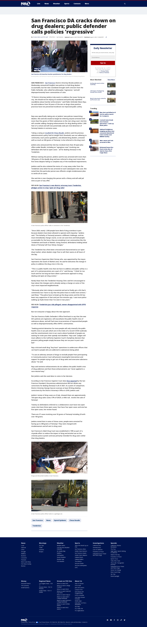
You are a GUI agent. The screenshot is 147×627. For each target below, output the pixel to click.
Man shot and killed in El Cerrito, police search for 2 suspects (108, 114)
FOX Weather (60, 561)
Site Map (77, 606)
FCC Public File (79, 608)
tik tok (121, 620)
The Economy (25, 585)
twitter (124, 620)
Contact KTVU (79, 589)
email (107, 620)
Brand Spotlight (115, 576)
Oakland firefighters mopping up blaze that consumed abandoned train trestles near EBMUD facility (107, 133)
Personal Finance (26, 583)
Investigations (98, 543)
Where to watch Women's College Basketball (64, 601)
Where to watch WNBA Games (63, 604)
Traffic (41, 547)
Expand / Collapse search (125, 3)
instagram (117, 620)
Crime (22, 549)
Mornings (42, 543)
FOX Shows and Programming (79, 592)
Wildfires (23, 553)
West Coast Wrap (26, 562)
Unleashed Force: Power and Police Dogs (99, 554)
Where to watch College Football (63, 586)
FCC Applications (79, 610)
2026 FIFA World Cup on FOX (81, 546)
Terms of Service (104, 72)
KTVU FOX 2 (52, 37)
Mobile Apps (78, 601)
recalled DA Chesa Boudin (54, 133)
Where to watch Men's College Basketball (63, 597)
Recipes (41, 551)
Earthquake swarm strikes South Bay (97, 83)
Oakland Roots (79, 557)
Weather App (60, 559)
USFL (76, 567)
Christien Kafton (37, 37)
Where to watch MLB (63, 589)
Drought (23, 551)
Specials (114, 543)
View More (111, 80)
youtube (111, 620)
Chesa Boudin (75, 520)
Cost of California (97, 549)
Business (23, 556)
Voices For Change (116, 570)
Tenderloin (37, 526)
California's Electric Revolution (116, 546)
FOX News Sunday (26, 564)
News (48, 520)
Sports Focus (114, 559)
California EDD (97, 545)
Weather (60, 543)
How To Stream (79, 583)
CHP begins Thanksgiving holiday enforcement (97, 91)
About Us (78, 581)
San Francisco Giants (80, 553)
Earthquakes (60, 555)
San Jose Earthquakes (81, 565)
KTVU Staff (78, 585)
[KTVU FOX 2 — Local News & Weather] (26, 4)
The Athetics (78, 561)
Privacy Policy (105, 71)
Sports (77, 543)
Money (23, 581)
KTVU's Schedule (79, 595)
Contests (41, 549)
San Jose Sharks (79, 563)
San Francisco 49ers (80, 549)
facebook (114, 620)
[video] (111, 85)
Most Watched (95, 80)
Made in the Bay (115, 555)
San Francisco (60, 37)
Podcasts (23, 560)
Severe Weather (61, 557)
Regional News (44, 581)
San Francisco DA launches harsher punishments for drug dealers (51, 74)
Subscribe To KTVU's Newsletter (80, 603)
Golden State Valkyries (81, 555)
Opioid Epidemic (60, 520)
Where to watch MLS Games (62, 608)
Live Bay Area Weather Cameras (63, 548)
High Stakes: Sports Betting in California (118, 551)
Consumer (24, 558)
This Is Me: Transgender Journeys (117, 563)
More (87, 4)
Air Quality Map (61, 551)
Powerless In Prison (98, 551)
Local (22, 545)
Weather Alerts (61, 545)
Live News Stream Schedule (80, 598)
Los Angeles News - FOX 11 (46, 584)
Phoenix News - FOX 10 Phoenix (45, 587)
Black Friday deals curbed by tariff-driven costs (98, 99)
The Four (113, 549)
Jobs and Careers (79, 587)
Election (23, 566)
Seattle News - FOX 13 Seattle (45, 591)
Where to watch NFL (62, 583)
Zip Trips (41, 545)
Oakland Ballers (79, 559)
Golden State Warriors (81, 551)
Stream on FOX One (64, 581)
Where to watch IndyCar (63, 595)
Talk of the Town (115, 561)
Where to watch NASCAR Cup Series (64, 592)
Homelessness (97, 547)
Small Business (25, 587)
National (23, 547)
